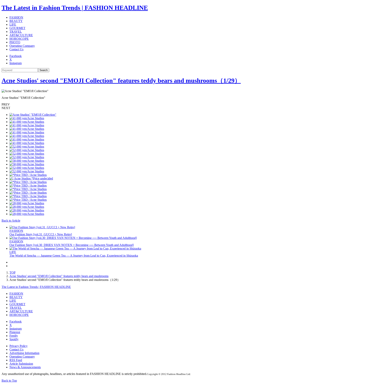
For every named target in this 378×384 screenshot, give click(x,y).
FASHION (16, 17)
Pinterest (14, 332)
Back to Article (11, 220)
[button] (189, 104)
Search (44, 70)
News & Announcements (25, 367)
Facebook (15, 56)
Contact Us (16, 49)
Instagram (15, 63)
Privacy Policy (18, 346)
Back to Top (9, 380)
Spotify (14, 339)
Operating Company (22, 45)
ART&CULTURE (21, 35)
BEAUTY (16, 21)
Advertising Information (24, 353)
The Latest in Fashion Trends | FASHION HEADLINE (75, 7)
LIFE (12, 24)
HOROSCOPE (19, 38)
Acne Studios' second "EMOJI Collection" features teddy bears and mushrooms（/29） (121, 80)
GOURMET (17, 28)
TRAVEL (15, 31)
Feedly (13, 335)
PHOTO (14, 42)
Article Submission (21, 363)
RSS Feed (15, 360)
